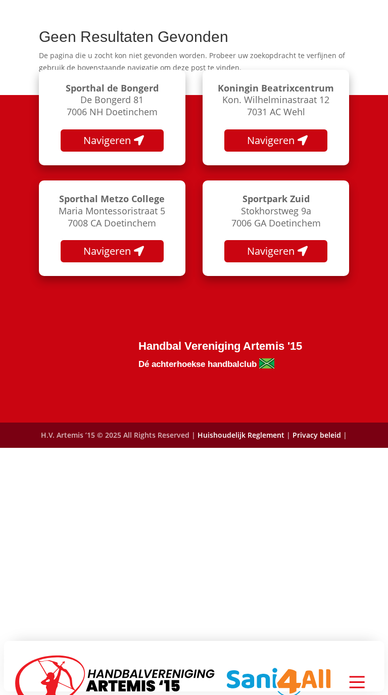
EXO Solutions (215, 460)
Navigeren (107, 140)
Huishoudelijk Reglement (241, 435)
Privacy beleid (318, 435)
